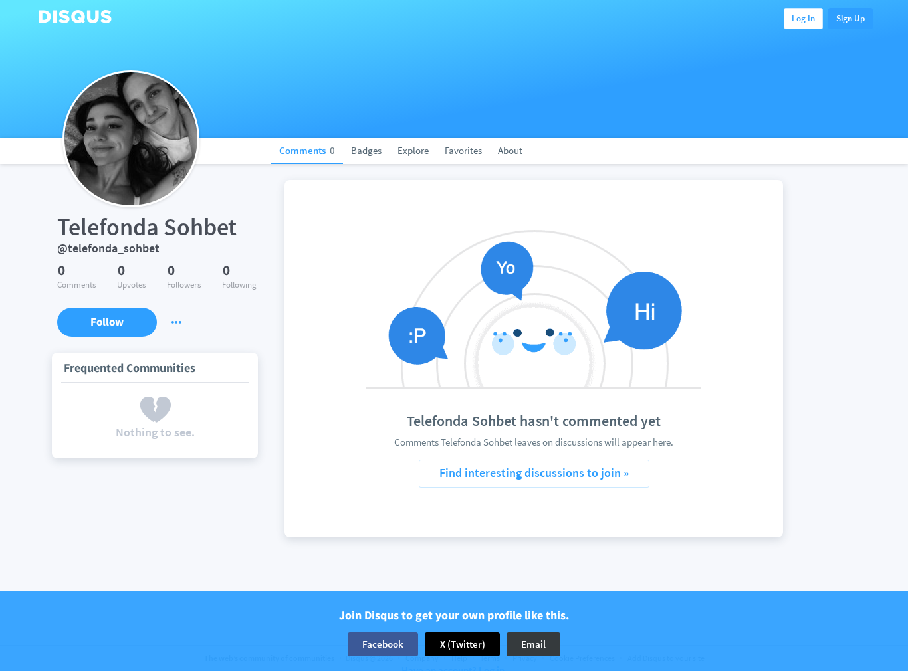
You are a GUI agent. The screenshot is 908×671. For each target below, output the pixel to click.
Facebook (382, 644)
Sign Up (850, 18)
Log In (803, 18)
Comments (307, 150)
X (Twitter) (462, 644)
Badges (366, 150)
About (510, 150)
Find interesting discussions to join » (534, 472)
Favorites (463, 150)
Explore (413, 150)
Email (533, 644)
